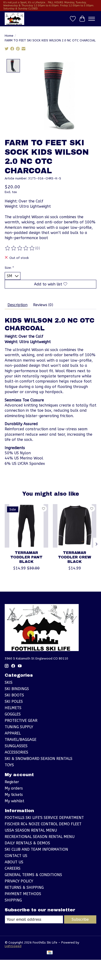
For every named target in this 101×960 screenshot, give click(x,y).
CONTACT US (16, 855)
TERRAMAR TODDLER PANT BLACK (26, 557)
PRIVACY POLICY (19, 881)
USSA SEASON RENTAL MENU (31, 830)
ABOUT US (14, 862)
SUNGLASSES (16, 746)
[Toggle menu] (91, 19)
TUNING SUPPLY (19, 727)
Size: (9, 267)
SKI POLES (14, 701)
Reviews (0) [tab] (43, 305)
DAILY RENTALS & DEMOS (27, 843)
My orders (14, 788)
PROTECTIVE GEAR (21, 720)
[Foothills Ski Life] (14, 18)
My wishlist (14, 801)
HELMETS (13, 708)
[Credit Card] (50, 953)
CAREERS (12, 868)
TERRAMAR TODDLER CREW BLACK (74, 557)
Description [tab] (17, 305)
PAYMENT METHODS (23, 894)
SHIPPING (13, 900)
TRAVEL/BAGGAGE (20, 739)
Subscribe (80, 919)
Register (12, 782)
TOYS (9, 765)
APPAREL (13, 733)
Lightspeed (13, 946)
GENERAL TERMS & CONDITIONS (33, 875)
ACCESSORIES (16, 752)
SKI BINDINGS (17, 689)
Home (9, 35)
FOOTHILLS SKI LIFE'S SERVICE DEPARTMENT (44, 817)
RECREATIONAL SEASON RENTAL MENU (39, 836)
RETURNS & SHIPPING (24, 887)
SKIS (8, 682)
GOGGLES (13, 714)
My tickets (14, 794)
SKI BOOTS (14, 695)
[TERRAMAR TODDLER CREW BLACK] (74, 526)
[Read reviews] (20, 248)
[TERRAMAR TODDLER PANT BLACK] (26, 526)
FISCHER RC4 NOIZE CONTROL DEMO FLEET (43, 824)
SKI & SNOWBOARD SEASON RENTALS (38, 758)
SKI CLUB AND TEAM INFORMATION (36, 849)
